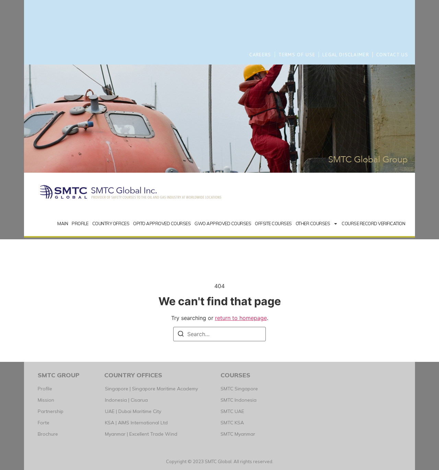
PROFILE (80, 223)
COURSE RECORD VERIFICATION (373, 223)
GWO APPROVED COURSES (222, 223)
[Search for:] (219, 334)
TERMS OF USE (297, 54)
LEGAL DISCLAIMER (345, 54)
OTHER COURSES (313, 223)
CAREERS (260, 54)
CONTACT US (392, 54)
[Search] (181, 335)
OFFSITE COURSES (273, 223)
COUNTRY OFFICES (111, 223)
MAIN (62, 223)
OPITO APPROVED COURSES (162, 223)
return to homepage (241, 317)
